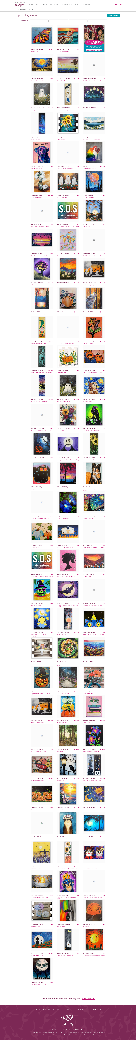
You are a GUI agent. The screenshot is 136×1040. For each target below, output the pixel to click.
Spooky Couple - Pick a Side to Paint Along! (68, 459)
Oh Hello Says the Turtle (63, 51)
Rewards (118, 4)
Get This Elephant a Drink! (89, 168)
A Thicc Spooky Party (88, 284)
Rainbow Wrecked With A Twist (39, 401)
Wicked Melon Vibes (36, 605)
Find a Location (42, 1009)
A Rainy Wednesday (62, 926)
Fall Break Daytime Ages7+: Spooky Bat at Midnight (67, 606)
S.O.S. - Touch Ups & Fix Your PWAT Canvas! (68, 226)
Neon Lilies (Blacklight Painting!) (91, 751)
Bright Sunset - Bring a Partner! (39, 255)
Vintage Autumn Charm (63, 314)
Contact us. (88, 998)
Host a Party (54, 4)
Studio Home (34, 4)
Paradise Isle (60, 489)
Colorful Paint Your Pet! (37, 168)
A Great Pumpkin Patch (37, 955)
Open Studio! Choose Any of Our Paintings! (94, 547)
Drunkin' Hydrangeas (36, 197)
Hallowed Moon (87, 926)
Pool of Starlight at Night (63, 693)
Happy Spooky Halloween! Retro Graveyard (94, 955)
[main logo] (19, 2)
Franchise (86, 4)
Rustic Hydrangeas (35, 926)
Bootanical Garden (62, 197)
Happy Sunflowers (61, 139)
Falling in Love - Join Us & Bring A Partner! (93, 372)
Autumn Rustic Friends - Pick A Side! (92, 780)
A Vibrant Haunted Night (37, 459)
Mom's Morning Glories (62, 518)
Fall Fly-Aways (86, 226)
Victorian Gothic (61, 780)
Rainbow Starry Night (88, 518)
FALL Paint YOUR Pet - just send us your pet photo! (94, 489)
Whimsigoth (86, 809)
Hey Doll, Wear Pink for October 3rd (66, 576)
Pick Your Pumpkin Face (37, 809)
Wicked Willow (87, 839)
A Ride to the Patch (88, 693)
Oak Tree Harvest (61, 634)
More (76, 4)
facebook (65, 1024)
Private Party (64, 1009)
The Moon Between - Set (37, 80)
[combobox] (39, 21)
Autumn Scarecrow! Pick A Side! (91, 868)
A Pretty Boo (34, 110)
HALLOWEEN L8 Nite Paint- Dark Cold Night (42, 984)
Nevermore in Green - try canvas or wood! (41, 372)
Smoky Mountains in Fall (89, 664)
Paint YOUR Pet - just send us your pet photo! (66, 898)
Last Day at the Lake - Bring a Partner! (40, 314)
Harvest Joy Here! (61, 372)
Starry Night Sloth (87, 401)
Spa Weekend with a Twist (63, 255)
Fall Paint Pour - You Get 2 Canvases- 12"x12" (68, 343)
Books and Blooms (88, 722)
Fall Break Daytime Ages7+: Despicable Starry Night (41, 635)
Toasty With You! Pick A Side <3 (65, 547)
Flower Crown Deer (36, 664)
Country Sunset (61, 80)
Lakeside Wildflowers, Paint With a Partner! (94, 139)
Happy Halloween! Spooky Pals (65, 955)
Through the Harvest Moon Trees (39, 897)
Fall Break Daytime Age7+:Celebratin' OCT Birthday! (93, 635)
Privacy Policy (59, 1030)
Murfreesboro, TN (34, 6)
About (81, 1009)
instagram (71, 1024)
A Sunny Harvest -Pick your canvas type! (67, 868)
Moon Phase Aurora (88, 110)
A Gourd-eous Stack (62, 722)
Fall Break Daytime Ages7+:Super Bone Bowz (67, 664)
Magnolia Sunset (61, 809)
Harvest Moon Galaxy (88, 197)
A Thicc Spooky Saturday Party (39, 722)
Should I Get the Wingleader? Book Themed (66, 110)
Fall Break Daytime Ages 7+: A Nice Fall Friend (40, 694)
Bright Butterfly (35, 51)
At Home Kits (67, 4)
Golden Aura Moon (35, 284)
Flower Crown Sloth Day (63, 839)
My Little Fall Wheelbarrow (37, 780)
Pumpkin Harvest (35, 547)
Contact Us (78, 1030)
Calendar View (113, 15)
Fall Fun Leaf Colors (88, 343)
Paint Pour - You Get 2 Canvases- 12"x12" (93, 80)
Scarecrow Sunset (35, 868)
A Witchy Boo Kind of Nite (63, 401)
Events (44, 4)
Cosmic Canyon (87, 576)
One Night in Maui (35, 139)
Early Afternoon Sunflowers (90, 459)
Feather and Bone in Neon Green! (91, 430)
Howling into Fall (87, 314)
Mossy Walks (60, 751)
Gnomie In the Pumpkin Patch (38, 343)
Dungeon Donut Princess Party (39, 489)
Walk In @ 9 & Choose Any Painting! (40, 226)
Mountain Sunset (61, 284)
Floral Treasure (60, 430)
